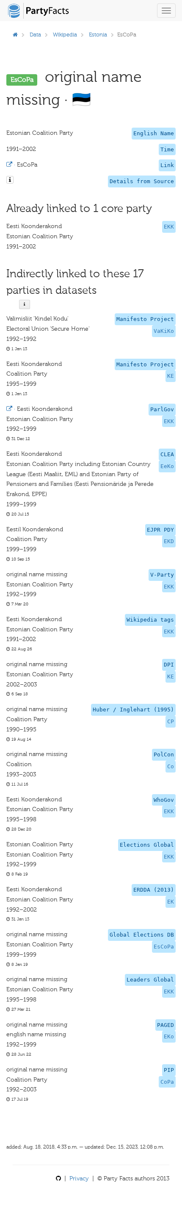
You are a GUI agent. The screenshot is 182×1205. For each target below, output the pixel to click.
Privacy (79, 1178)
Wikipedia (65, 34)
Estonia (98, 34)
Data (35, 34)
